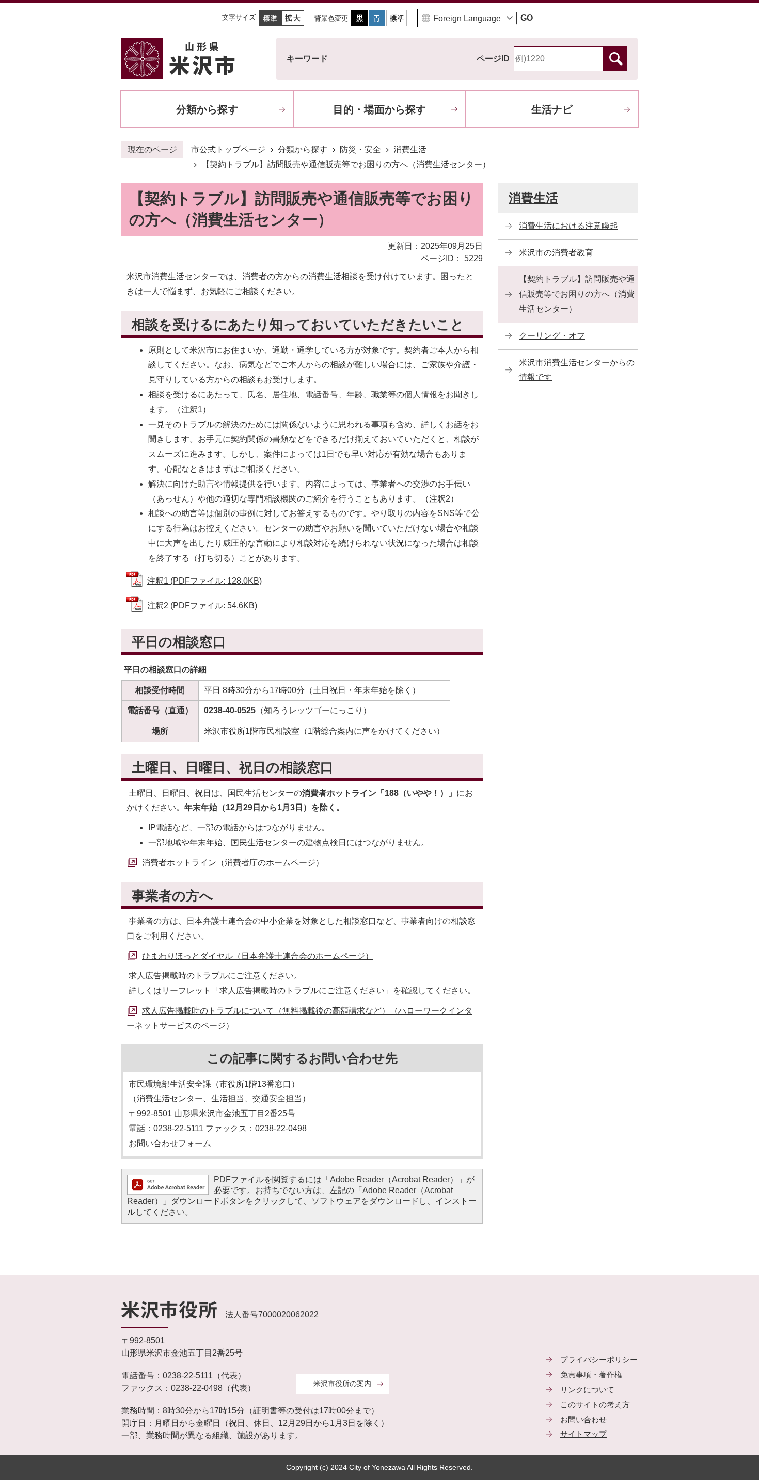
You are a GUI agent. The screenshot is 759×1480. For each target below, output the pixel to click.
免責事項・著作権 (591, 1374)
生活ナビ (552, 109)
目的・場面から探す (379, 109)
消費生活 (409, 149)
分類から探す (207, 109)
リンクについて (587, 1389)
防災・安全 (360, 149)
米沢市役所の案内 (342, 1383)
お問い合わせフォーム (170, 1143)
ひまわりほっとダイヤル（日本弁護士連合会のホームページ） (257, 956)
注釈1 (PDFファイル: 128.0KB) (204, 580)
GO (526, 17)
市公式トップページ (228, 149)
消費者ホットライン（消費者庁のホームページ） (233, 862)
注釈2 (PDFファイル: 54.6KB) (202, 605)
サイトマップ (583, 1433)
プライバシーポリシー (599, 1359)
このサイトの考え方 (595, 1404)
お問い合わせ (583, 1419)
